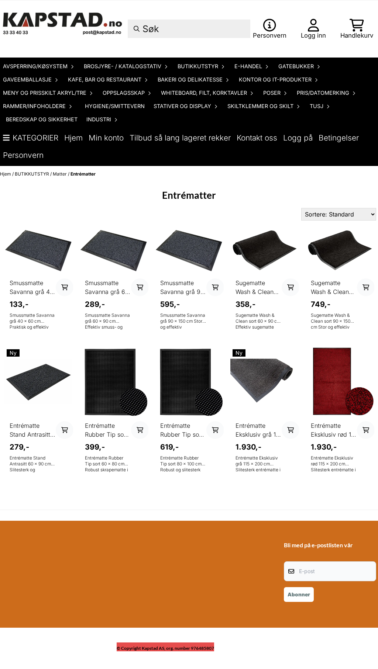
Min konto (106, 137)
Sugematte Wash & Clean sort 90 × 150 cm (330, 287)
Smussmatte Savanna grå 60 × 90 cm (107, 287)
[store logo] (63, 29)
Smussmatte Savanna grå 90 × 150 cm (182, 287)
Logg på (298, 137)
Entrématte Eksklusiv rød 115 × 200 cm (334, 430)
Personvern (23, 155)
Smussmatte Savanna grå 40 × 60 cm (32, 287)
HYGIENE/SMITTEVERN (115, 106)
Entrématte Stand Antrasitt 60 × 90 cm (30, 430)
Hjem (73, 137)
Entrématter (83, 174)
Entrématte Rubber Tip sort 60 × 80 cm (106, 430)
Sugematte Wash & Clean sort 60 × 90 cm (258, 287)
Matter (60, 174)
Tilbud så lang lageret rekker (180, 137)
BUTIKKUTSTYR (32, 174)
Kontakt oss (257, 137)
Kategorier (35, 137)
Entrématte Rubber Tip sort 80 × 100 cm (181, 430)
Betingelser (339, 137)
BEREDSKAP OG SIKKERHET (42, 119)
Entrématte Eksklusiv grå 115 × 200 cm (258, 430)
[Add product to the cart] (64, 287)
